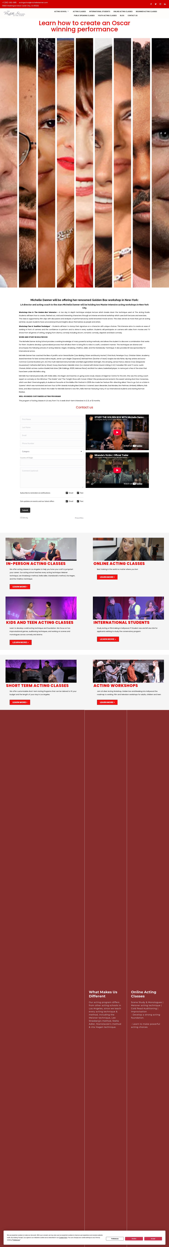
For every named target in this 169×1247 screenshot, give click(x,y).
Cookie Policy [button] (63, 1237)
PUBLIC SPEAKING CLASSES (84, 15)
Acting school (60, 11)
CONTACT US (132, 15)
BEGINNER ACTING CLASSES (146, 11)
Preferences (115, 1239)
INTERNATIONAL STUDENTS (99, 11)
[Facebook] (151, 4)
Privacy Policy (79, 518)
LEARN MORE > (20, 586)
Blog (122, 15)
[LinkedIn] (165, 4)
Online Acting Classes (122, 11)
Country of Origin (26, 458)
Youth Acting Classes (107, 15)
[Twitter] (155, 4)
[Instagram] (160, 4)
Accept (153, 1239)
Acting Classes (79, 11)
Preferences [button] (16, 1240)
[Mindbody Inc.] (24, 518)
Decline (134, 1239)
